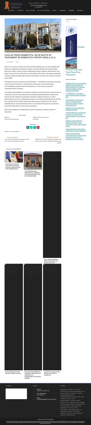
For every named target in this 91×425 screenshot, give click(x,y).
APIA (79, 389)
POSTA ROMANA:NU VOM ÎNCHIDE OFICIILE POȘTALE (13, 372)
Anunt (77, 389)
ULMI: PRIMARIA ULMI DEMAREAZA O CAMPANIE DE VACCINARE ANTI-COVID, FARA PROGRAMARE (33, 174)
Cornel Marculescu (63, 398)
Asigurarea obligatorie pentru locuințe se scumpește (52, 373)
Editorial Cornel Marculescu (65, 400)
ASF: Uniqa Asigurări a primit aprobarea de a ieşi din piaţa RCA (51, 261)
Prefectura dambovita (64, 409)
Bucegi (83, 391)
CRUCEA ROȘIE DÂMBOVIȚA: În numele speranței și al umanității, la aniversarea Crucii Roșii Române (33, 375)
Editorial (73, 398)
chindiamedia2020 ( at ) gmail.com (46, 399)
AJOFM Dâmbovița (63, 389)
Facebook (8, 385)
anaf (74, 389)
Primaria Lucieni (79, 409)
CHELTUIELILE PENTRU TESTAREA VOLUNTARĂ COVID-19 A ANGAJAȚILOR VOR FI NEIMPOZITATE (12, 167)
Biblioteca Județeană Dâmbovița (75, 391)
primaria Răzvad (63, 411)
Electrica (78, 400)
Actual (17, 62)
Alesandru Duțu (70, 389)
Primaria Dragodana (72, 409)
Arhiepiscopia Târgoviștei (64, 391)
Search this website (71, 19)
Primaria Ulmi (69, 411)
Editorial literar (73, 400)
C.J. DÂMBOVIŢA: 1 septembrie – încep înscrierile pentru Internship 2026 (76, 95)
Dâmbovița (69, 398)
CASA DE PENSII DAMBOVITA (14, 131)
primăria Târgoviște (76, 411)
